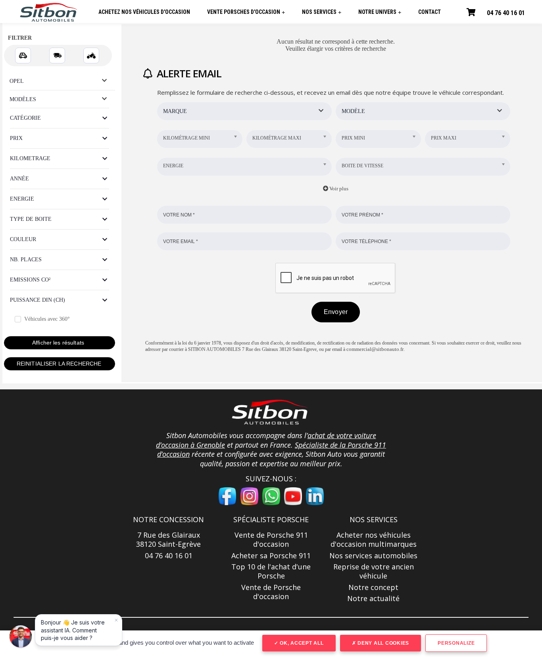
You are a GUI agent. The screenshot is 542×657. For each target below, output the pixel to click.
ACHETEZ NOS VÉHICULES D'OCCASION (144, 12)
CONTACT (429, 12)
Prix (16, 138)
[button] (271, 412)
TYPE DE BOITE (31, 219)
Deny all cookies (382, 643)
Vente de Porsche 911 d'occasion (271, 540)
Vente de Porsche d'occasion (271, 592)
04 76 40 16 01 (506, 13)
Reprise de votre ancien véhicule (373, 571)
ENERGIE (22, 199)
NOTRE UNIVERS (379, 12)
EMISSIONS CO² (30, 280)
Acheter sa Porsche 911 (271, 555)
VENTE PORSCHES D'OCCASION (246, 12)
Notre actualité (373, 598)
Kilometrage (30, 158)
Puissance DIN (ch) (37, 300)
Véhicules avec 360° (47, 319)
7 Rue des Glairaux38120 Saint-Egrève (168, 540)
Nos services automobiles (373, 555)
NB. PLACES (26, 259)
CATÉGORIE (25, 118)
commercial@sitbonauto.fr (375, 349)
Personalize (456, 643)
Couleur (23, 239)
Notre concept (373, 587)
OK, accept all (300, 643)
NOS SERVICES (321, 12)
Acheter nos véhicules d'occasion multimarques (374, 540)
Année (19, 179)
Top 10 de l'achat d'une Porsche (271, 571)
